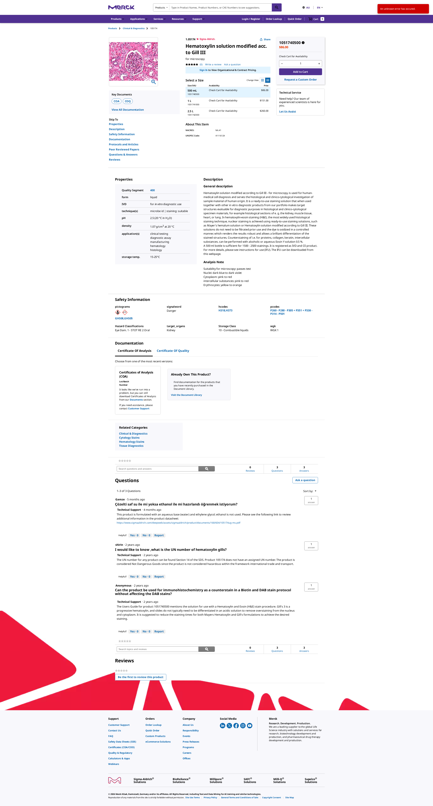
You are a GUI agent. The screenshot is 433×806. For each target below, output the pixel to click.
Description (116, 129)
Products (112, 28)
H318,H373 (225, 310)
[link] (124, 460)
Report (159, 535)
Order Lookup (274, 18)
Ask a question (232, 64)
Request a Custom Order (300, 79)
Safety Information (122, 134)
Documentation (119, 139)
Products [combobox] (160, 7)
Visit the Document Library (186, 394)
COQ (128, 101)
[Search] (277, 7)
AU (308, 7)
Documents (136, 399)
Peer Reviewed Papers (124, 149)
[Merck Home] (121, 7)
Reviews (114, 159)
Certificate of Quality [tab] (173, 351)
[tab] (115, 28)
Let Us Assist (287, 111)
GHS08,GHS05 (124, 318)
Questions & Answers (123, 154)
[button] (251, 19)
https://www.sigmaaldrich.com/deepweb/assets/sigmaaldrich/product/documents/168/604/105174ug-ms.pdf (178, 522)
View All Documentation (128, 109)
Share (267, 39)
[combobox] (217, 7)
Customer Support (138, 408)
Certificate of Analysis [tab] (134, 351)
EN (318, 7)
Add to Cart (300, 72)
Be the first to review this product (142, 677)
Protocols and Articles (123, 144)
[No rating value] (193, 64)
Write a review (213, 64)
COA (116, 101)
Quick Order (295, 18)
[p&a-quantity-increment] (319, 63)
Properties (116, 124)
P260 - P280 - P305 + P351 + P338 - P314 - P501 (291, 312)
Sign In (204, 70)
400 (152, 190)
